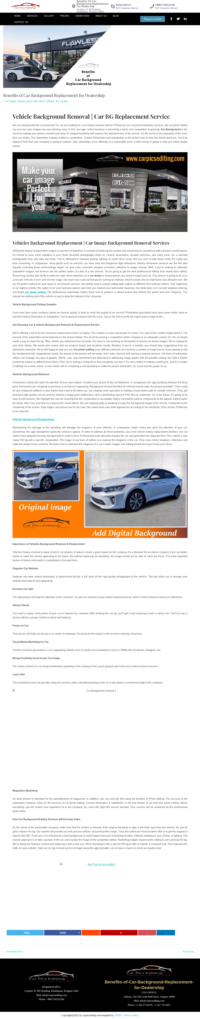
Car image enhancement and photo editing (29, 101)
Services (32, 16)
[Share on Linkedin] (166, 932)
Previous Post (12, 951)
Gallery (49, 16)
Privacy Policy (131, 1015)
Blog (116, 16)
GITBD (118, 1015)
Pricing (64, 16)
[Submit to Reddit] (91, 932)
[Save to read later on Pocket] (147, 932)
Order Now (82, 16)
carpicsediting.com (91, 1015)
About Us (101, 16)
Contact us (21, 22)
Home (17, 16)
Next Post (189, 951)
